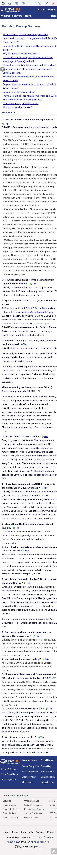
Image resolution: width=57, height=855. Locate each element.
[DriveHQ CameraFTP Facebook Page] (40, 3)
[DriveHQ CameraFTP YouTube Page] (53, 3)
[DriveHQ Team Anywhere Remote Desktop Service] (23, 3)
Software (17, 15)
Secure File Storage (33, 813)
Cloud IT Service (8, 769)
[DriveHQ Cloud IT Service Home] (10, 10)
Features (5, 15)
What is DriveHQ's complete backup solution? (25, 34)
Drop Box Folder (31, 817)
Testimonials (12, 837)
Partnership (27, 832)
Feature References (18, 795)
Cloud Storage (9, 805)
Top (6, 123)
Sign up (52, 9)
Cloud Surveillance (9, 774)
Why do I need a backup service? (19, 53)
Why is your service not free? (17, 107)
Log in (41, 9)
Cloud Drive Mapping (33, 805)
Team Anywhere (8, 779)
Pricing (28, 15)
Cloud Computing (10, 817)
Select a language (31, 846)
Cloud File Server (11, 809)
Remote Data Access (34, 809)
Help (53, 15)
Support (40, 832)
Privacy (51, 832)
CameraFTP (28, 837)
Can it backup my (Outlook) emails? (20, 103)
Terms (15, 832)
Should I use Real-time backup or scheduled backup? (29, 65)
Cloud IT (7, 801)
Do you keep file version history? (19, 92)
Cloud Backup (9, 813)
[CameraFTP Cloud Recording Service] (17, 3)
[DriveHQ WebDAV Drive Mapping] (3, 3)
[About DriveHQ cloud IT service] (10, 763)
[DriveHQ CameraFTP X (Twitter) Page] (46, 3)
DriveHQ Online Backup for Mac (37, 312)
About (5, 832)
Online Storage (31, 801)
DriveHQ (25, 841)
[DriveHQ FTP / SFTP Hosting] (10, 3)
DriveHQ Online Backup (38, 308)
